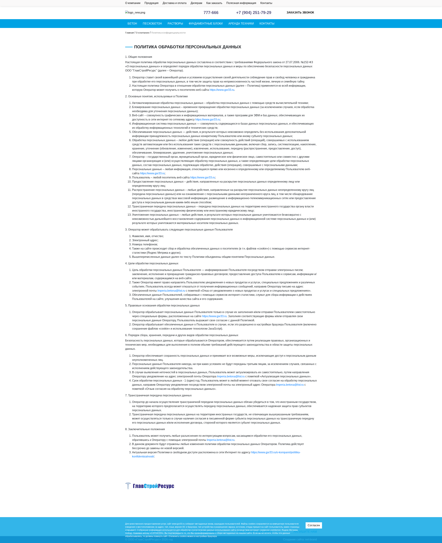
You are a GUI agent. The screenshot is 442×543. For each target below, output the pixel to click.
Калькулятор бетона (314, 3)
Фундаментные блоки (206, 23)
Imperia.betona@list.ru (171, 290)
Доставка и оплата (174, 3)
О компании (132, 3)
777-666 (211, 12)
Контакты (266, 3)
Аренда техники (196, 512)
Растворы (175, 23)
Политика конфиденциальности (145, 506)
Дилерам (196, 3)
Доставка (234, 495)
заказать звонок (300, 12)
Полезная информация (241, 3)
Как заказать (214, 3)
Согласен (314, 525)
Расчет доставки (307, 3)
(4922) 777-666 (282, 507)
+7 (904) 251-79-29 (253, 12)
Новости (233, 512)
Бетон (132, 23)
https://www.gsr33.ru (222, 89)
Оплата (232, 501)
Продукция (151, 3)
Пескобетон (152, 23)
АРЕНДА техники (241, 23)
